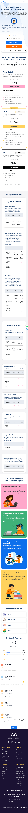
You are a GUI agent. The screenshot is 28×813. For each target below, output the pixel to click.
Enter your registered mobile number (16, 407)
